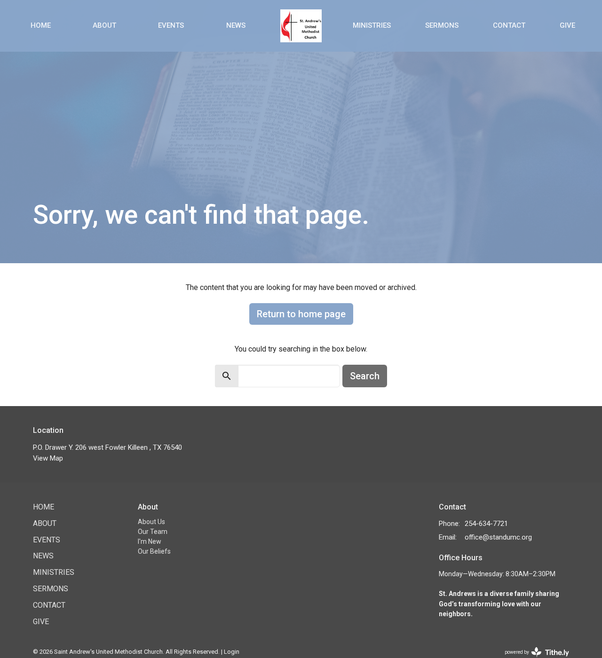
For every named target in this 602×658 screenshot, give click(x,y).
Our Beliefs (154, 551)
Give (567, 25)
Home (41, 25)
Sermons (442, 25)
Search (365, 376)
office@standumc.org (498, 537)
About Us (151, 521)
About (104, 25)
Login (231, 651)
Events (171, 25)
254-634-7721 (486, 523)
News (236, 25)
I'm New (149, 541)
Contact (509, 25)
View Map (48, 458)
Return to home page (301, 314)
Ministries (372, 25)
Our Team (152, 531)
